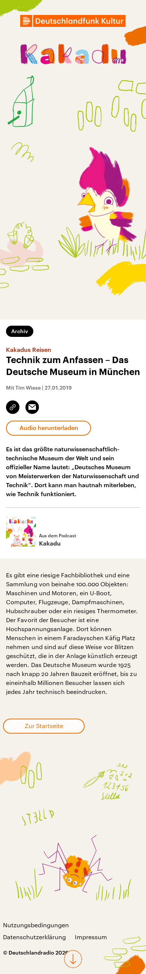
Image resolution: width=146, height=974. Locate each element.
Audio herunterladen (48, 427)
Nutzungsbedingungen (36, 924)
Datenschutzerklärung (34, 936)
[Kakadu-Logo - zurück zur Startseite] (73, 55)
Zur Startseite (44, 725)
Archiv (19, 331)
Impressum (91, 936)
